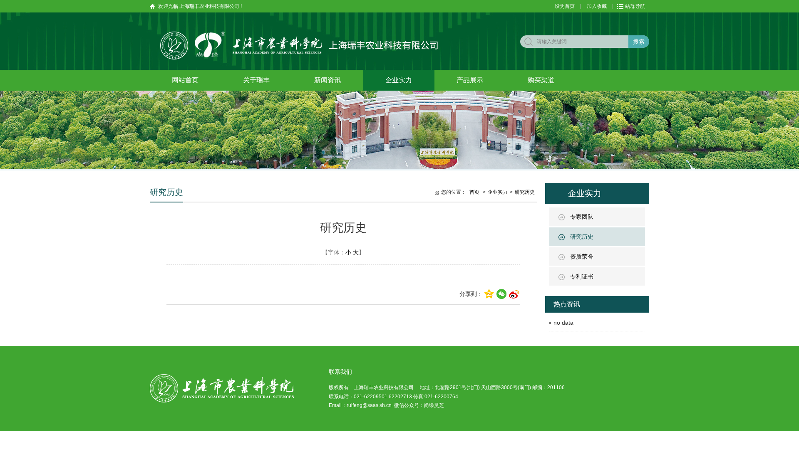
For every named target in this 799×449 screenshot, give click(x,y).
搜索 (639, 41)
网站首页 (185, 80)
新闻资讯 (327, 80)
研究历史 (581, 236)
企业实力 (398, 80)
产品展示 (470, 80)
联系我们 (340, 371)
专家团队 (581, 216)
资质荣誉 (581, 256)
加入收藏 (597, 6)
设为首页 (565, 6)
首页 (474, 192)
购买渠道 (541, 80)
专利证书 (581, 276)
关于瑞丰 (256, 80)
